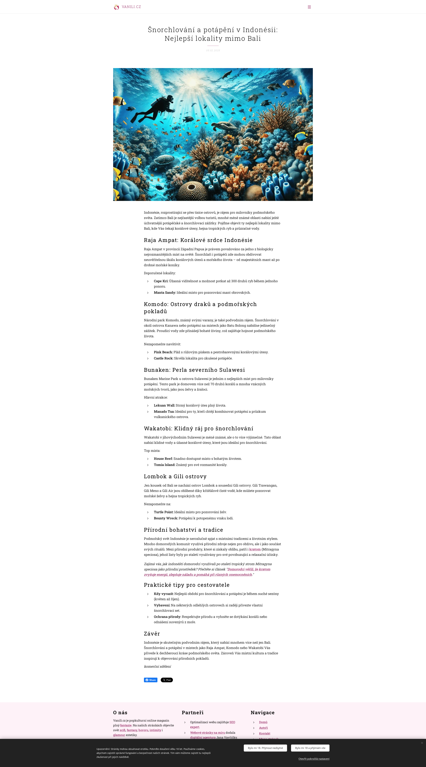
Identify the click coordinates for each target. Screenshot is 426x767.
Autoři (263, 728)
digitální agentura (203, 737)
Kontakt (264, 733)
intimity (155, 730)
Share (152, 680)
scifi (122, 730)
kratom (255, 549)
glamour (119, 735)
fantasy (132, 730)
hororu (143, 730)
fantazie (125, 725)
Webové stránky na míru (207, 733)
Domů (263, 722)
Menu (310, 6)
